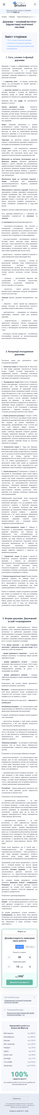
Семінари (12, 17)
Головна (4, 17)
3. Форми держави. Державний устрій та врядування (20, 47)
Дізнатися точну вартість (19, 982)
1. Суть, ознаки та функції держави (18, 40)
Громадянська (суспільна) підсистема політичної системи (17, 1001)
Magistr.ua (16, 12)
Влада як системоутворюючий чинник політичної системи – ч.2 (20, 1014)
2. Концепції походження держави (18, 43)
